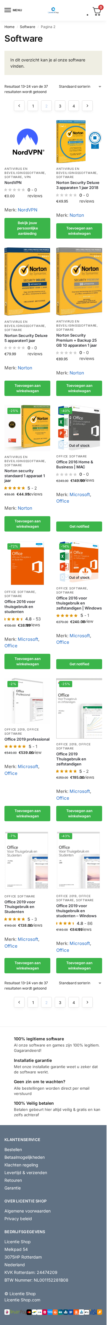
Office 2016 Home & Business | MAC (74, 464)
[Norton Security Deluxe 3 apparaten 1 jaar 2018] (79, 141)
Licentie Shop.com (22, 1299)
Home (9, 27)
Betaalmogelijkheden (24, 1157)
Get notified (79, 526)
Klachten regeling (21, 1164)
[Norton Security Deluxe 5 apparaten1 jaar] (27, 281)
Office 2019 (14, 729)
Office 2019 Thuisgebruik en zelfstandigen (71, 759)
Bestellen (13, 1149)
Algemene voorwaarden (27, 1210)
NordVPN (13, 182)
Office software (71, 456)
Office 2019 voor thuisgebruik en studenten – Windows (76, 910)
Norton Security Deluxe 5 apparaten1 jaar (26, 338)
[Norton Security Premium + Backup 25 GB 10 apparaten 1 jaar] (79, 281)
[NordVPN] (27, 141)
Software (27, 27)
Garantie (12, 1187)
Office (62, 501)
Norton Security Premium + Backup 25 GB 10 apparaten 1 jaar (76, 340)
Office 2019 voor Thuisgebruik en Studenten (19, 906)
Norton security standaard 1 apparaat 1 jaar (24, 475)
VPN (27, 177)
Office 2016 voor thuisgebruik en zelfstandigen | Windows (79, 603)
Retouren (13, 1180)
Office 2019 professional (26, 739)
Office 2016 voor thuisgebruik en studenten (19, 606)
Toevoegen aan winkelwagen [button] (79, 231)
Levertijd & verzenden (25, 1172)
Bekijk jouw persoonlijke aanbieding (27, 228)
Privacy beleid (18, 1218)
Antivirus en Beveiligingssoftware (76, 171)
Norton (77, 215)
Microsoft (80, 494)
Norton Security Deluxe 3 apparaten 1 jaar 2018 (77, 185)
